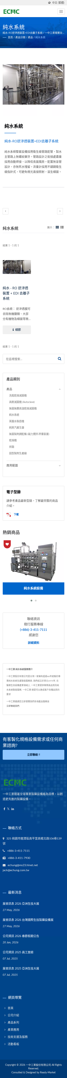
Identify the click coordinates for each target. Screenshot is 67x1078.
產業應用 (13, 1029)
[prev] (5, 211)
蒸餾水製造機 (16, 421)
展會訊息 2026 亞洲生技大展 (21, 904)
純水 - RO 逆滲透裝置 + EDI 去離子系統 (16, 293)
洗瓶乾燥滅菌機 (18, 395)
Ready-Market (48, 1072)
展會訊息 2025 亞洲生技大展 (21, 968)
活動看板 (13, 1044)
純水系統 (40, 37)
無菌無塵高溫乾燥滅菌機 (23, 408)
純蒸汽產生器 (16, 427)
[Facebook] (4, 809)
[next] (60, 211)
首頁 (10, 37)
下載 (16, 514)
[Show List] (62, 227)
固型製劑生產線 (18, 453)
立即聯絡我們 (12, 706)
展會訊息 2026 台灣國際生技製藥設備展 (28, 920)
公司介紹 (13, 1015)
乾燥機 (13, 440)
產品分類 (20, 37)
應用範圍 (12, 465)
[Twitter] (8, 809)
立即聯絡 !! (33, 754)
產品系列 (13, 1022)
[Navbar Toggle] (61, 11)
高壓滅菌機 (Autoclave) (22, 402)
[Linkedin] (12, 809)
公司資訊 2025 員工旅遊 (18, 952)
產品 (30, 37)
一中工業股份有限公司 (38, 1065)
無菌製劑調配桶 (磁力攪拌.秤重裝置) (29, 434)
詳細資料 (33, 643)
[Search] (59, 359)
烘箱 (11, 447)
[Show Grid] (57, 227)
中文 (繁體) (58, 2)
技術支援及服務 (18, 1037)
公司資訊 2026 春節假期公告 (21, 936)
